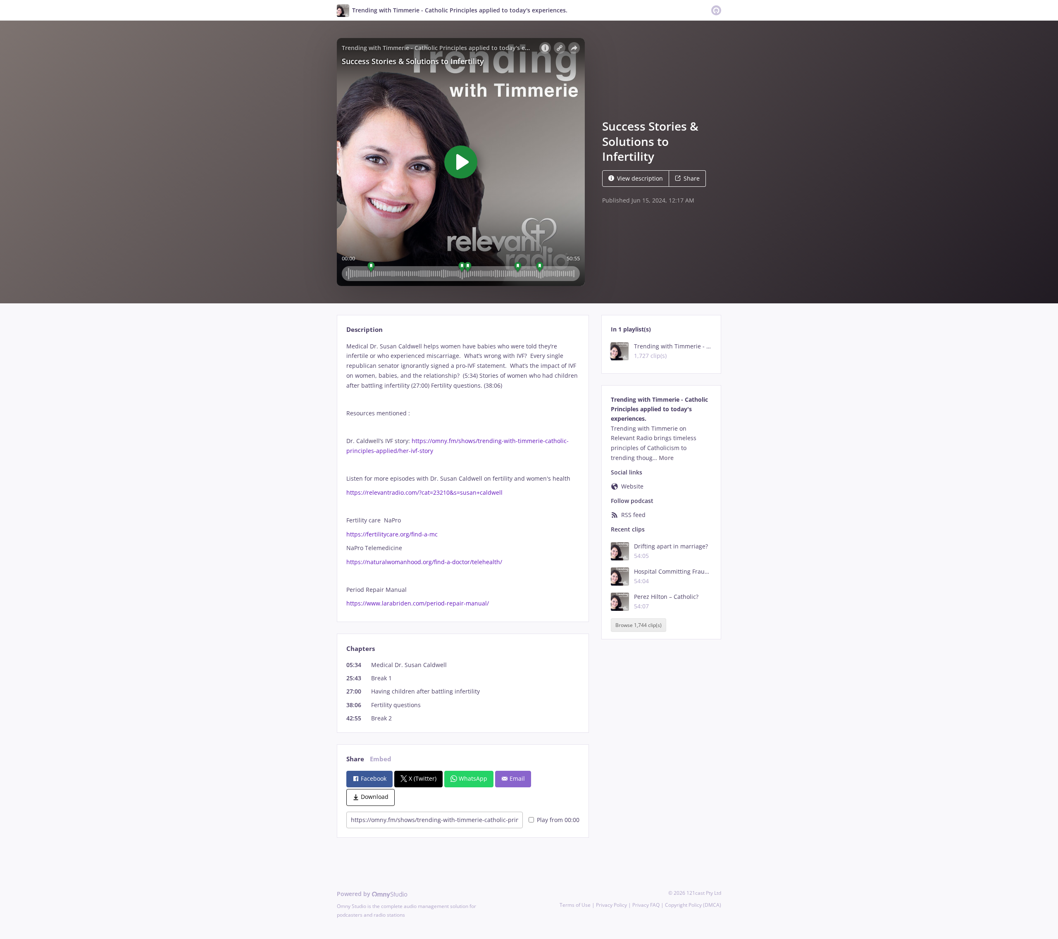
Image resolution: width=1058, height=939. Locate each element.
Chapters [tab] (360, 648)
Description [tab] (364, 329)
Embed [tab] (380, 759)
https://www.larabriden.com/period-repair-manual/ (417, 603)
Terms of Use (575, 904)
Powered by (354, 894)
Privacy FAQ (646, 904)
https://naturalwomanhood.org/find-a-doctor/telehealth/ (424, 562)
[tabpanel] (462, 475)
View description (640, 178)
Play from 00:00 (558, 820)
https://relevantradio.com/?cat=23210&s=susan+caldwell (424, 492)
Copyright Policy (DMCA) (693, 904)
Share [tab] (355, 759)
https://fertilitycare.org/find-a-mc (392, 534)
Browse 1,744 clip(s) (638, 625)
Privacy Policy (611, 904)
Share (692, 178)
